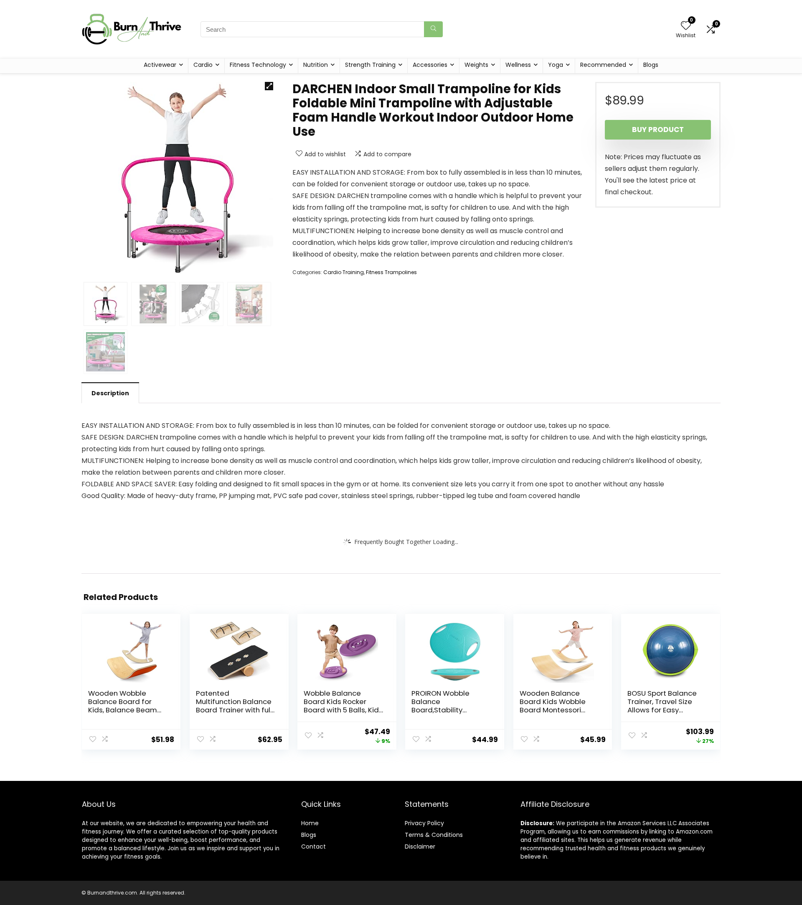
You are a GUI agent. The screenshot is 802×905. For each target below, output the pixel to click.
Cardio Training (343, 272)
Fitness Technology (258, 65)
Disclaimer (420, 846)
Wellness (518, 65)
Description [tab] (110, 393)
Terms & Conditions (434, 835)
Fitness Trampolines (391, 272)
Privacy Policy (424, 823)
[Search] (433, 29)
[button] (269, 86)
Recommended (603, 65)
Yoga (555, 65)
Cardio (203, 65)
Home (310, 823)
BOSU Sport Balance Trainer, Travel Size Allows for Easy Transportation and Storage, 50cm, (662, 710)
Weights (476, 65)
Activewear (160, 65)
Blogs (650, 65)
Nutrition (315, 65)
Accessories (430, 65)
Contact (313, 846)
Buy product (658, 130)
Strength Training (370, 65)
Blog (307, 835)
